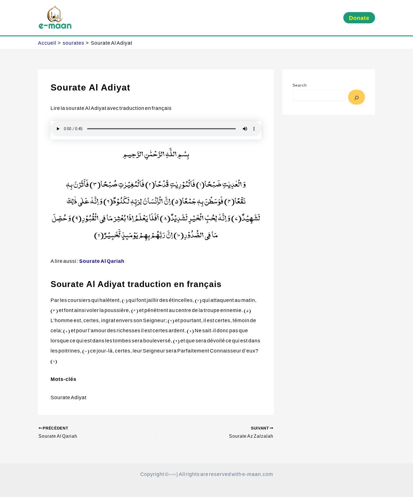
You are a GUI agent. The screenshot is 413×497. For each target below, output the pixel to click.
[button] (359, 17)
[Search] (356, 97)
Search (299, 85)
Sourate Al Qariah (101, 260)
